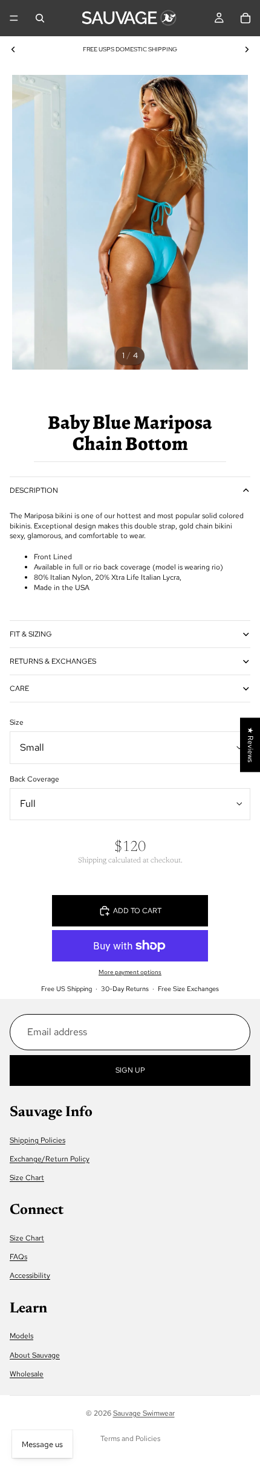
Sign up (130, 1069)
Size (17, 722)
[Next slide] (246, 49)
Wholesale (27, 1373)
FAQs (18, 1257)
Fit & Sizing (31, 634)
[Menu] (14, 18)
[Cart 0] (245, 18)
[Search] (40, 18)
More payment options (130, 972)
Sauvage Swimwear (144, 1413)
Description (34, 490)
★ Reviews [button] (250, 744)
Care (19, 688)
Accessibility (30, 1275)
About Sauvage (35, 1354)
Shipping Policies (37, 1139)
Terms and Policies (130, 1438)
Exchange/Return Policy (49, 1159)
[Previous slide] (13, 49)
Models (21, 1336)
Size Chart (27, 1178)
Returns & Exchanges (53, 661)
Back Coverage (34, 779)
